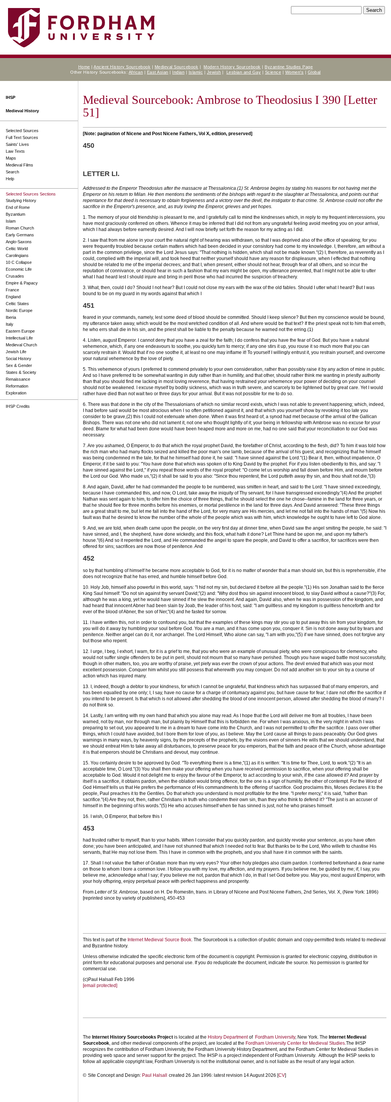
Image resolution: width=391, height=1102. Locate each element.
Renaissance (18, 379)
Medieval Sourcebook (177, 67)
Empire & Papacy (22, 283)
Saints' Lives (17, 144)
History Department (228, 1037)
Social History (18, 358)
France (12, 290)
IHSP (10, 97)
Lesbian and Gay (243, 72)
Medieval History (22, 110)
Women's (294, 72)
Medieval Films (19, 165)
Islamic (196, 72)
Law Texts (15, 151)
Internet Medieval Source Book (159, 939)
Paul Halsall (154, 1075)
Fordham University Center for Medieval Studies (295, 1043)
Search (12, 172)
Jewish (214, 72)
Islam (11, 221)
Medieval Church (21, 345)
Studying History (21, 200)
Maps (11, 158)
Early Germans (20, 235)
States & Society (21, 372)
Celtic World (17, 248)
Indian (178, 72)
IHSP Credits (18, 406)
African (136, 72)
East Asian (157, 72)
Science (273, 72)
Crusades (15, 276)
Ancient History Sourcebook (122, 67)
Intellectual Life (19, 338)
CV (281, 1075)
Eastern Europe (20, 331)
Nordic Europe (19, 310)
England (13, 296)
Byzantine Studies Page (289, 67)
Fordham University (275, 1037)
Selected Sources (22, 130)
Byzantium (15, 214)
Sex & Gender (19, 365)
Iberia (11, 317)
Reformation (17, 386)
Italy (9, 324)
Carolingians (17, 255)
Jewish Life (16, 351)
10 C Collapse (19, 262)
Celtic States (17, 303)
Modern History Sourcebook (232, 67)
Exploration (16, 393)
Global (314, 72)
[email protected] (100, 985)
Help (10, 178)
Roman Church (20, 228)
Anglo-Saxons (19, 241)
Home (84, 67)
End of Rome (18, 207)
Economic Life (19, 269)
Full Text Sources (22, 137)
